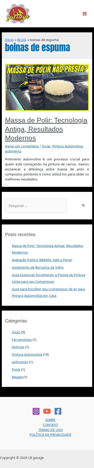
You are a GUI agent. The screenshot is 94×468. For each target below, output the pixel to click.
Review (17, 377)
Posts (16, 369)
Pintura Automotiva (67, 146)
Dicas (46, 146)
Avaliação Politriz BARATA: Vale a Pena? (42, 259)
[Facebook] (58, 411)
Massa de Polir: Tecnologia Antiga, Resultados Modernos (46, 129)
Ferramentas (22, 339)
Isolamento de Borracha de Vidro (38, 267)
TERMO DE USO (50, 429)
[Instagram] (36, 411)
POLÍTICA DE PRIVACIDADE (50, 434)
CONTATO (50, 424)
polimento (13, 151)
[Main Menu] (84, 13)
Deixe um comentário (22, 146)
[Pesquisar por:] (36, 205)
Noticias (18, 347)
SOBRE (50, 419)
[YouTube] (47, 411)
